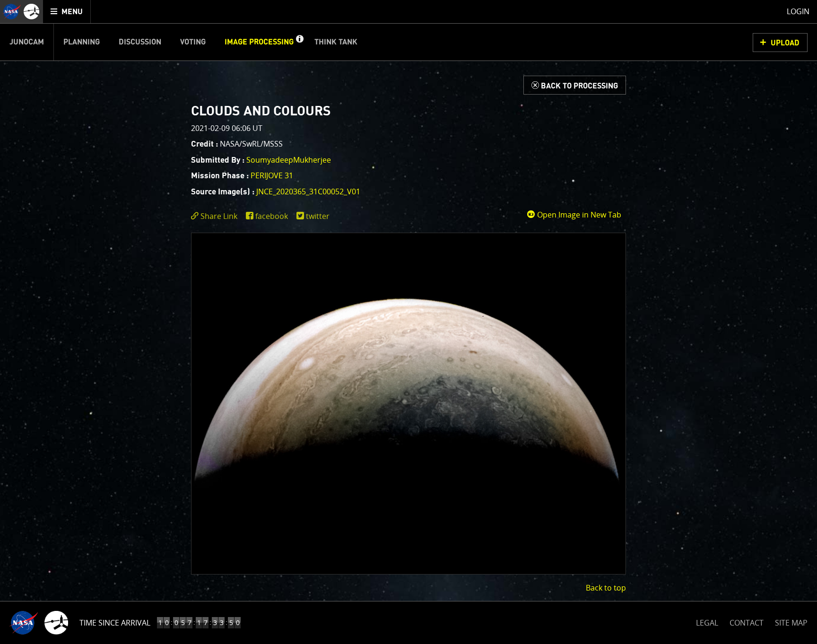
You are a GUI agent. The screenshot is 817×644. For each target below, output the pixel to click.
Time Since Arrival (114, 623)
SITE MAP (791, 623)
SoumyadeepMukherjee (288, 160)
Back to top (606, 588)
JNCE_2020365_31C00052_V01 (308, 191)
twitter (318, 216)
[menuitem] (67, 11)
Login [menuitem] (798, 11)
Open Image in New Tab (578, 214)
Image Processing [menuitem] (259, 42)
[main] (408, 322)
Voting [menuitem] (193, 42)
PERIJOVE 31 (272, 175)
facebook (271, 216)
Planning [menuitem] (81, 42)
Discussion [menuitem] (140, 42)
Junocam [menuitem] (26, 42)
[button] (299, 42)
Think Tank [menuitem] (335, 42)
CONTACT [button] (747, 623)
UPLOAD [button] (785, 43)
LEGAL (707, 621)
